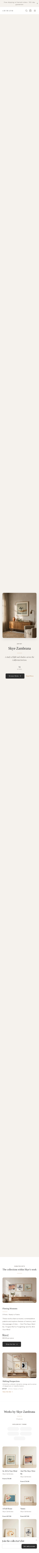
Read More (29, 676)
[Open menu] (35, 10)
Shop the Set (10, 1344)
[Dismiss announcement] (37, 3)
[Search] (26, 11)
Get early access (29, 1546)
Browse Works (14, 676)
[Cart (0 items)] (30, 11)
